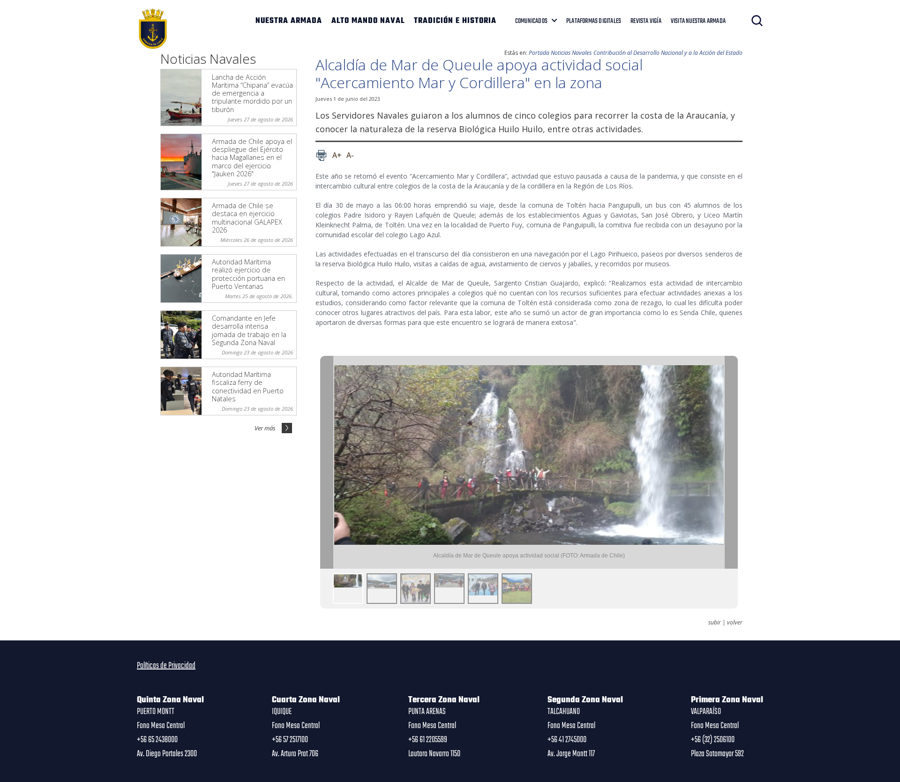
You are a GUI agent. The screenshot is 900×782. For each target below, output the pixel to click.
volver (734, 622)
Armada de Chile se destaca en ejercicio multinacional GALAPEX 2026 (247, 217)
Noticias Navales (571, 53)
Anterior (326, 462)
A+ (337, 155)
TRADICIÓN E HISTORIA (455, 21)
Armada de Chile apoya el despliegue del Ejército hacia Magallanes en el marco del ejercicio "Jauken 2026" (252, 157)
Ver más (265, 428)
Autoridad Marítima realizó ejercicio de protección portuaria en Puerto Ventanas (248, 274)
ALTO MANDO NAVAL (368, 21)
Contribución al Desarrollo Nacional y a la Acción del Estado (667, 53)
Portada (539, 53)
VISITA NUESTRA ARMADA (698, 21)
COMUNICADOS (531, 21)
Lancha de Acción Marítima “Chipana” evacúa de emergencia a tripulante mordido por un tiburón (252, 93)
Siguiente (731, 462)
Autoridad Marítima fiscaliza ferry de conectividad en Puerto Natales (248, 386)
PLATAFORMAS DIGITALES (593, 21)
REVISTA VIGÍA (645, 21)
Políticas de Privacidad (166, 665)
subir (714, 622)
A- (350, 155)
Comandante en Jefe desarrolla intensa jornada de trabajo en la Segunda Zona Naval (249, 330)
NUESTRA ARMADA (288, 21)
